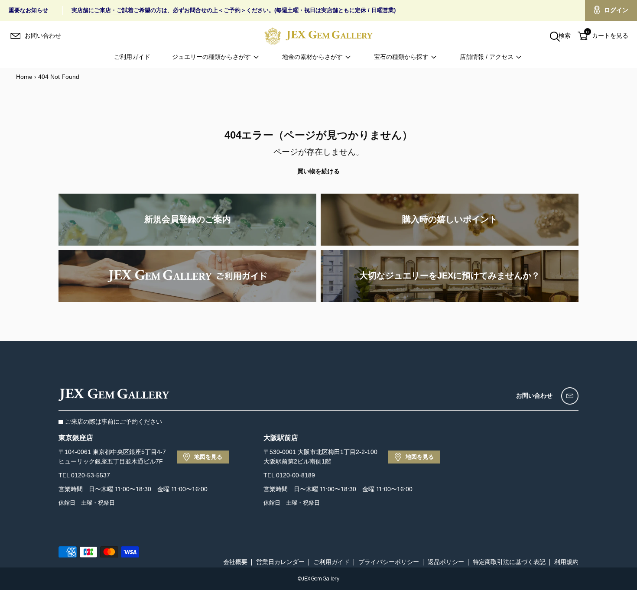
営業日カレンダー (280, 561)
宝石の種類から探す (401, 56)
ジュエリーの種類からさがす (211, 56)
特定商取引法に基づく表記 (509, 561)
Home (24, 76)
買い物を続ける (318, 171)
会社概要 (235, 561)
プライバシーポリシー (388, 561)
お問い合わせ (534, 395)
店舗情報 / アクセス (487, 56)
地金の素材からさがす (312, 56)
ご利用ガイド (132, 56)
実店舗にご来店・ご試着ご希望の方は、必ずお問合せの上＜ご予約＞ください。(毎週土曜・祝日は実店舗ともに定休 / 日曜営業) (234, 10)
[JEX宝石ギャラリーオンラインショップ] (318, 35)
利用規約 (566, 561)
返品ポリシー (446, 561)
